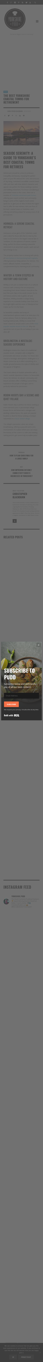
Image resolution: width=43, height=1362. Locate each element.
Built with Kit (11, 715)
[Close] (38, 645)
